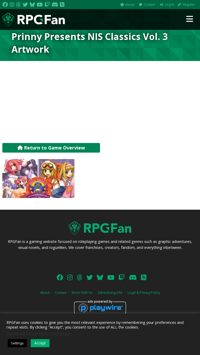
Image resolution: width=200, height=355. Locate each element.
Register (189, 4)
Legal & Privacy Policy (144, 292)
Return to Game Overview (54, 148)
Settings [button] (17, 343)
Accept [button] (40, 342)
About (129, 4)
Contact (149, 4)
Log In (169, 4)
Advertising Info (110, 292)
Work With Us (82, 292)
